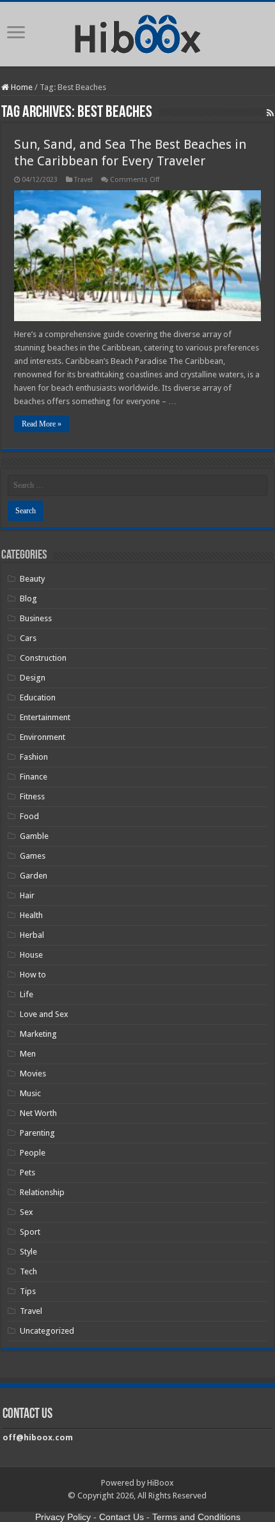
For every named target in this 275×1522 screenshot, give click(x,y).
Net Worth (38, 1113)
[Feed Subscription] (270, 113)
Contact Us (121, 1517)
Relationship (42, 1192)
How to (33, 974)
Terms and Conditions (196, 1517)
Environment (42, 737)
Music (30, 1093)
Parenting (37, 1133)
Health (31, 915)
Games (32, 856)
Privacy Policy (63, 1517)
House (31, 955)
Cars (28, 638)
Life (26, 994)
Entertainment (45, 717)
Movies (33, 1073)
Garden (33, 875)
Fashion (34, 757)
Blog (28, 598)
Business (36, 618)
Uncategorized (47, 1331)
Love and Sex (44, 1014)
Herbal (32, 935)
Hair (27, 895)
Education (38, 697)
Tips (28, 1291)
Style (28, 1251)
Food (29, 816)
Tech (28, 1271)
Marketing (38, 1034)
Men (28, 1054)
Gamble (34, 836)
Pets (27, 1172)
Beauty (32, 579)
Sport (30, 1232)
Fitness (32, 796)
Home (21, 87)
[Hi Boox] (138, 32)
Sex (26, 1212)
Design (32, 677)
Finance (33, 776)
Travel (83, 180)
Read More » (41, 423)
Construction (43, 658)
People (32, 1152)
